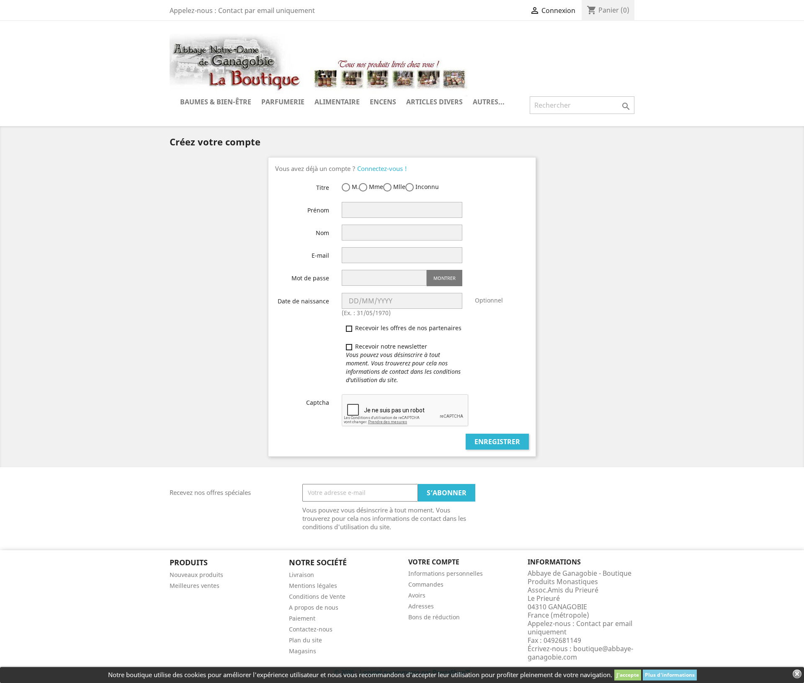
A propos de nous (313, 607)
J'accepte (627, 674)
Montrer (444, 278)
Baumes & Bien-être (215, 101)
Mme (375, 187)
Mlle (398, 187)
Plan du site (305, 640)
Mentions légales (313, 586)
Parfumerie (282, 101)
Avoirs (416, 595)
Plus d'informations (670, 674)
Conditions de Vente (317, 596)
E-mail (320, 255)
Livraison (301, 575)
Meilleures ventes (194, 586)
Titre (322, 187)
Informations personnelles (445, 573)
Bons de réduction (434, 617)
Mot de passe (310, 278)
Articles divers (434, 101)
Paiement (302, 618)
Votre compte (433, 562)
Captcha (317, 402)
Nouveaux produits (196, 575)
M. (354, 187)
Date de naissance (303, 301)
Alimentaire (337, 101)
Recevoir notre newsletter (403, 363)
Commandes (425, 584)
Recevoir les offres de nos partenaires (407, 328)
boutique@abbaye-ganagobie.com (580, 653)
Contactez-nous (310, 629)
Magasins (302, 651)
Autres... (489, 101)
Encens (383, 101)
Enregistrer (497, 441)
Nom (322, 233)
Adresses (421, 606)
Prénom (318, 210)
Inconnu (426, 187)
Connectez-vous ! (382, 168)
